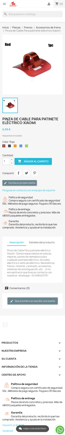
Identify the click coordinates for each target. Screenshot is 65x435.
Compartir (18, 173)
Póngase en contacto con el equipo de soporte (28, 190)
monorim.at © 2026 (13, 425)
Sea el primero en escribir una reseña (34, 300)
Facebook (5, 324)
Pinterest (34, 173)
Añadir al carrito (33, 161)
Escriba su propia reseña (21, 182)
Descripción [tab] (16, 242)
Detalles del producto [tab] (42, 242)
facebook (7, 430)
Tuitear (26, 173)
